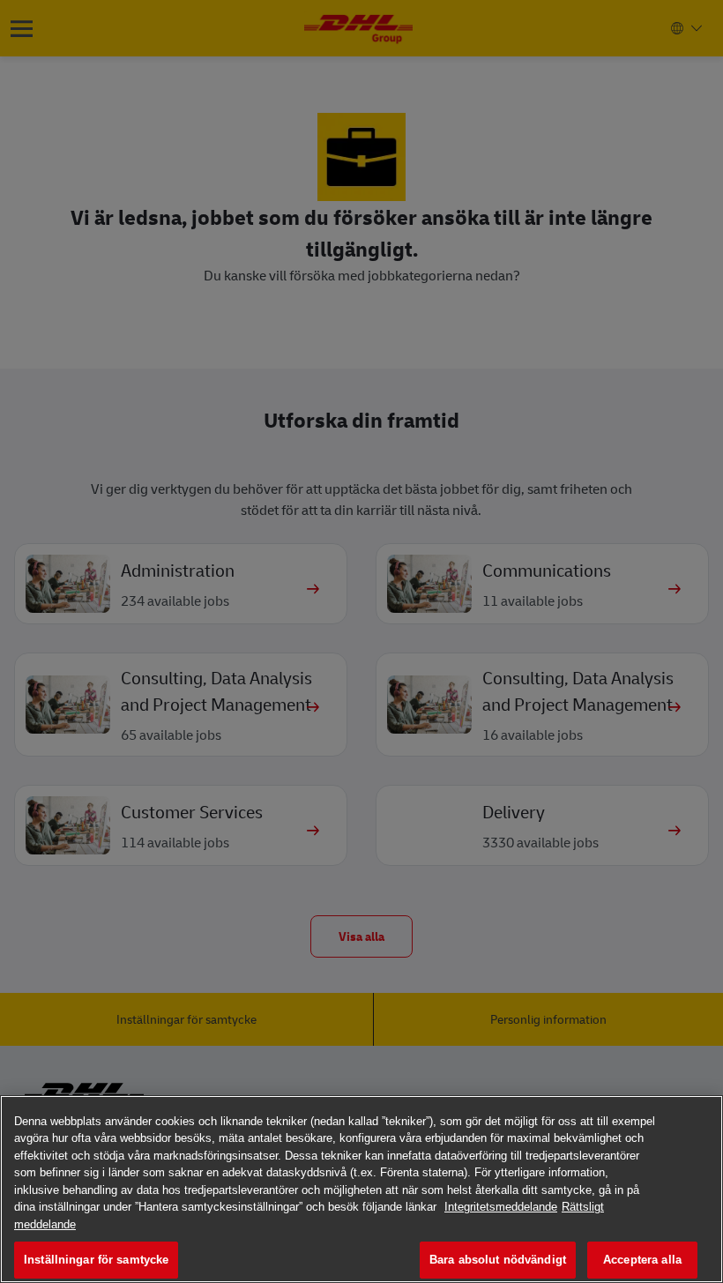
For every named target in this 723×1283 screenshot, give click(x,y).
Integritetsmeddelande (500, 1206)
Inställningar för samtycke (96, 1259)
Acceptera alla (642, 1259)
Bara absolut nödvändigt (497, 1259)
